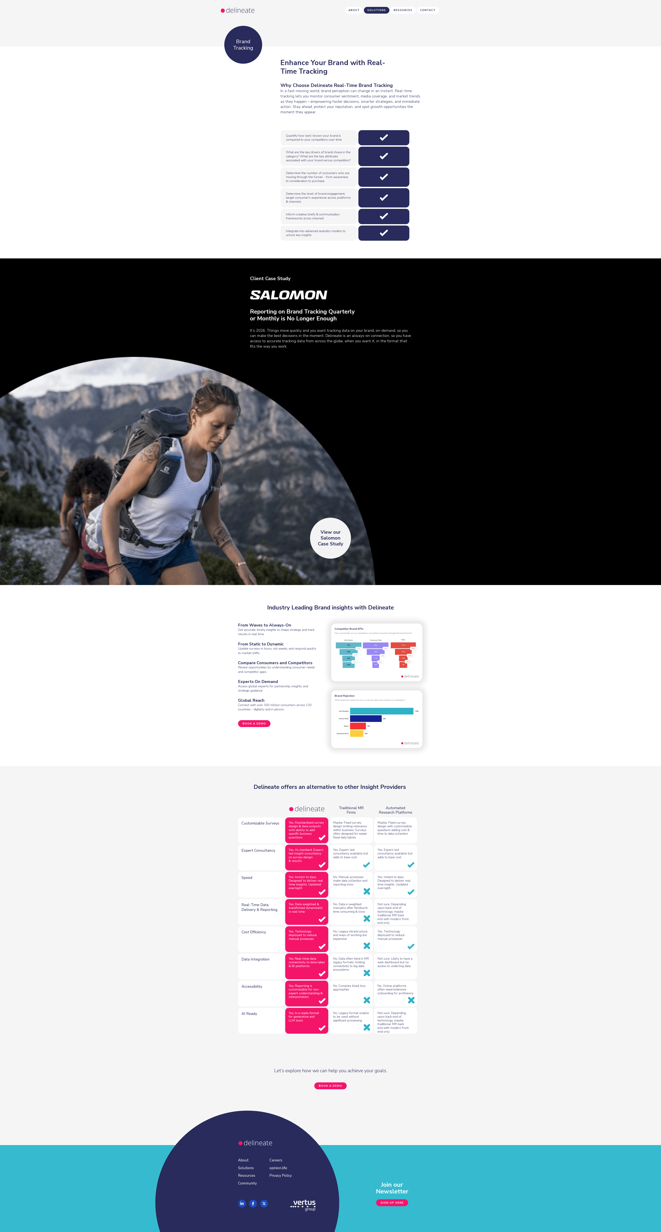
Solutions (376, 10)
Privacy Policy (280, 1175)
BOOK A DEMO (254, 723)
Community (247, 1183)
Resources (403, 10)
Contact (428, 10)
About (354, 10)
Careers (275, 1160)
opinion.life (278, 1168)
